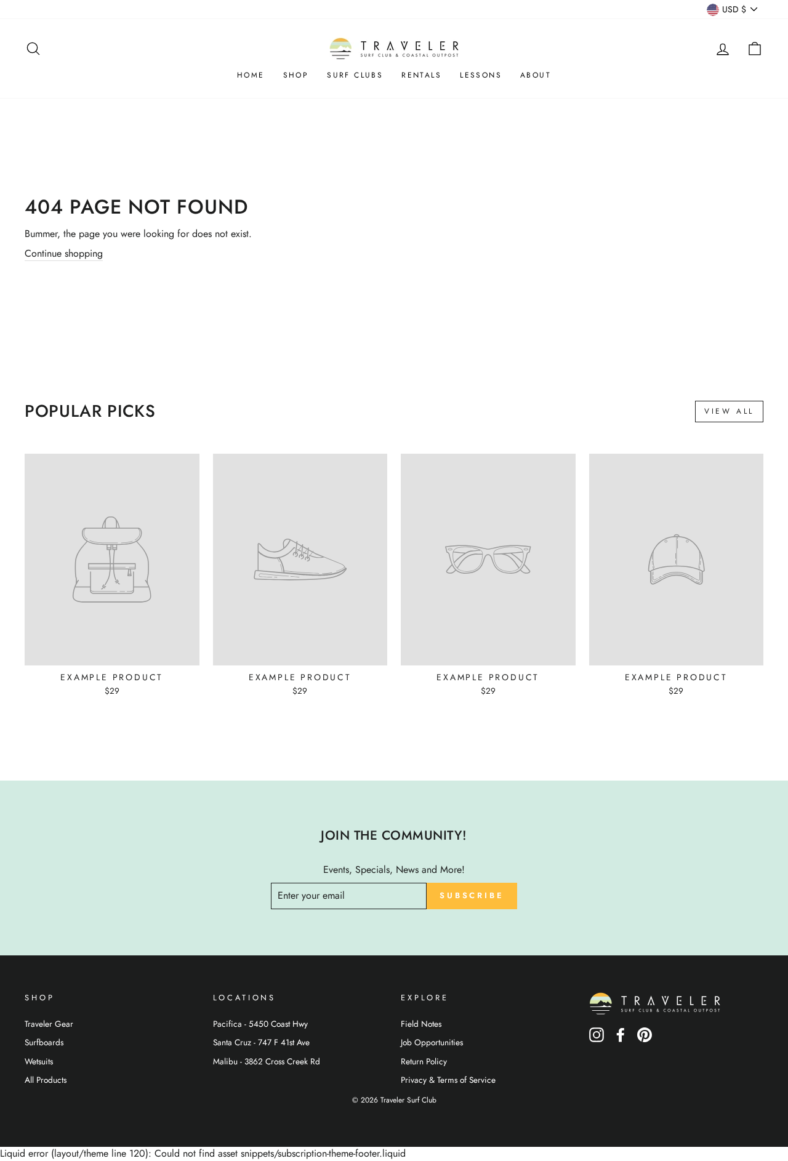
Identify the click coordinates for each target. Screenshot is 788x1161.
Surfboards (44, 1042)
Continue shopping (64, 253)
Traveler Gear (49, 1024)
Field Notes (421, 1024)
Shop (296, 75)
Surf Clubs (355, 75)
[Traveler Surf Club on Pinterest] (644, 1038)
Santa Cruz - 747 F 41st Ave (261, 1042)
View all (729, 411)
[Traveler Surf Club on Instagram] (596, 1038)
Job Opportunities (432, 1042)
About (535, 75)
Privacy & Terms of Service (448, 1080)
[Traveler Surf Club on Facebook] (620, 1038)
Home (251, 75)
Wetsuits (39, 1061)
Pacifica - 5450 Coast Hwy (260, 1024)
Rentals (421, 75)
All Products (45, 1080)
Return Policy (424, 1061)
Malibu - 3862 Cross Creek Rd (266, 1061)
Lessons (481, 75)
